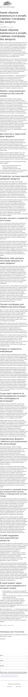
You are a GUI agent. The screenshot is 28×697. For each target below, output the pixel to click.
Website (2, 665)
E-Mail (2, 660)
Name (1, 655)
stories (1, 24)
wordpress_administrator (7, 625)
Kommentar (2, 638)
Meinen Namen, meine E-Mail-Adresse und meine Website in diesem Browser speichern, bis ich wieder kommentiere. (13, 673)
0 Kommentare (10, 27)
